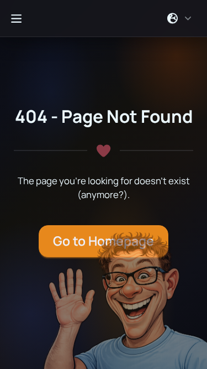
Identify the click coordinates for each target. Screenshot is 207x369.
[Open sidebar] (16, 18)
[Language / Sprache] (179, 18)
